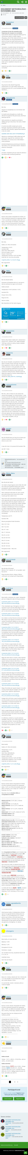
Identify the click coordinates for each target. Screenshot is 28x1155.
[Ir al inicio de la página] (25, 1152)
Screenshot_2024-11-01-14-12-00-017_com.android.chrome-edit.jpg (10, 669)
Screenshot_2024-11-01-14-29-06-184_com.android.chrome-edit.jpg (10, 614)
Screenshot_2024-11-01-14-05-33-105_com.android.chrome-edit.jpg (10, 640)
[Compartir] (25, 17)
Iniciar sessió (7, 1098)
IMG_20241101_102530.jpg (15, 376)
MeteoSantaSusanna (10, 459)
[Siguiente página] (17, 1082)
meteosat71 (8, 1136)
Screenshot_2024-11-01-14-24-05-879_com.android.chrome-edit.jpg (10, 694)
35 (14, 1082)
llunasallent (6, 13)
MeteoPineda (8, 1123)
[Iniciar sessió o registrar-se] (22, 2)
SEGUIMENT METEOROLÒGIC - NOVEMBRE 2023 (13, 1127)
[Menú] (26, 2)
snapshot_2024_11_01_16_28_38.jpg (11, 764)
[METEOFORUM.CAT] (1, 2)
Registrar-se (19, 1098)
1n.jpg (3, 150)
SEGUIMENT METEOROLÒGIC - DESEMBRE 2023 (13, 1120)
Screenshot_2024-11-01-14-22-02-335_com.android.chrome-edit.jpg (10, 654)
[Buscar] (18, 2)
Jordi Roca (7, 1130)
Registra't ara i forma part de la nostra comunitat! (14, 1093)
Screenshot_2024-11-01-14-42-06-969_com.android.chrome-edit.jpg (10, 602)
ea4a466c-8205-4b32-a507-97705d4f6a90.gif (13, 133)
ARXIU (6, 1124)
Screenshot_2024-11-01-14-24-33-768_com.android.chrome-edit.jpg (10, 684)
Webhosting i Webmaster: (14, 1150)
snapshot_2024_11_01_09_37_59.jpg (11, 260)
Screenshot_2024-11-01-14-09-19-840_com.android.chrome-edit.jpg (10, 706)
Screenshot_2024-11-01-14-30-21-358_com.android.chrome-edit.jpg (10, 628)
